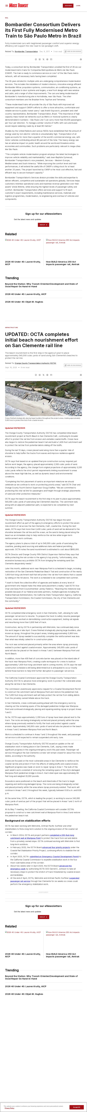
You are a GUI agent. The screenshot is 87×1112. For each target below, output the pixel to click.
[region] (43, 1107)
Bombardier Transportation (26, 51)
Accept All (76, 1107)
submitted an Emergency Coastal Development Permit (54, 856)
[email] (51, 59)
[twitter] (43, 59)
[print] (81, 59)
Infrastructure (11, 327)
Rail (6, 18)
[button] (6, 5)
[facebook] (36, 59)
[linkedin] (40, 59)
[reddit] (47, 59)
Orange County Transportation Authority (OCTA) (35, 363)
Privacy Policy (9, 1108)
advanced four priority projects (56, 847)
